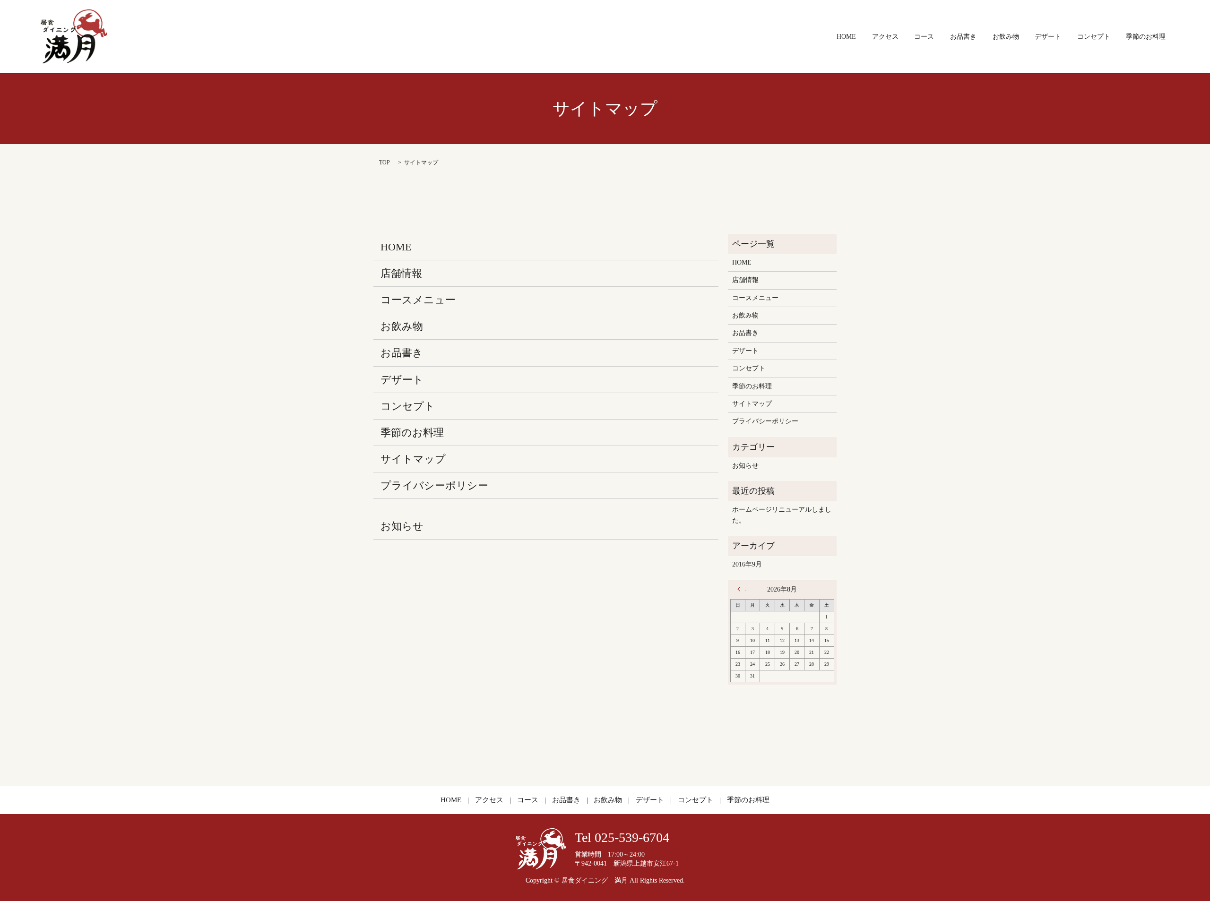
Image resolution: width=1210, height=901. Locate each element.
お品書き (963, 36)
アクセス (885, 36)
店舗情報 (401, 273)
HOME (846, 36)
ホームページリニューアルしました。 (781, 514)
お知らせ (402, 526)
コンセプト (1093, 36)
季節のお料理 (1146, 36)
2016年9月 (747, 564)
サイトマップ (413, 459)
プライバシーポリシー (434, 485)
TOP (384, 162)
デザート (1048, 36)
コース (924, 36)
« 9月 (741, 589)
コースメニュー (418, 300)
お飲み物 (1006, 36)
